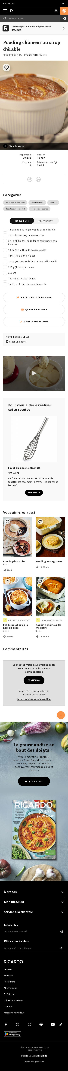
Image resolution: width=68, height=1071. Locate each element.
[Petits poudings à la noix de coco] (17, 596)
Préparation (46, 221)
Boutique (8, 975)
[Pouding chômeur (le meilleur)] (50, 596)
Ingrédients (22, 221)
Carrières (8, 1006)
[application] (34, 373)
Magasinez (34, 492)
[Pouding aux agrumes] (50, 537)
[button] (64, 11)
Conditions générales (34, 1061)
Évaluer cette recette (35, 54)
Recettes (8, 969)
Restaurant (9, 981)
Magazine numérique (14, 1012)
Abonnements (11, 987)
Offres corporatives (13, 1000)
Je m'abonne (36, 781)
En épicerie (9, 994)
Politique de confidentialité (34, 1055)
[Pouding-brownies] (17, 537)
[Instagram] (30, 1024)
